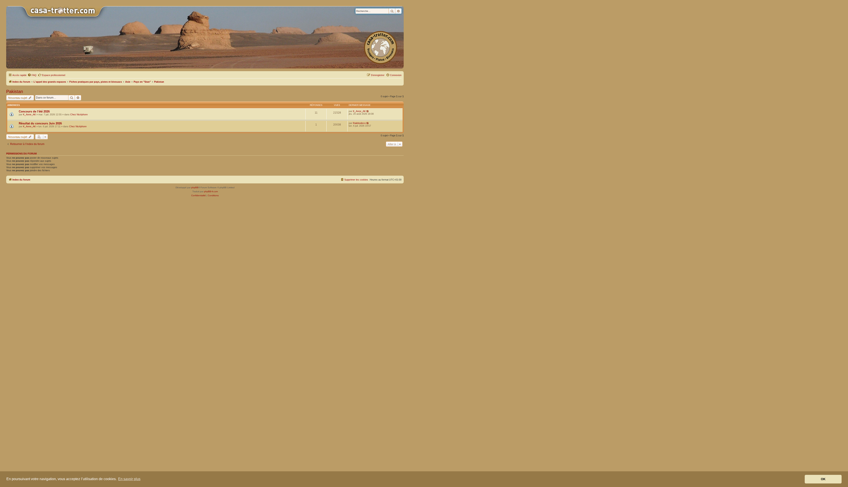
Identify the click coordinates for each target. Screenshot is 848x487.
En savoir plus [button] (129, 479)
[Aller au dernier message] (367, 111)
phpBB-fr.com (211, 191)
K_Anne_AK (29, 114)
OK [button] (823, 479)
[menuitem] (32, 75)
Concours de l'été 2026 (34, 111)
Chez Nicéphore (79, 114)
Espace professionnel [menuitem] (53, 75)
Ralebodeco (359, 123)
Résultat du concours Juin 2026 (40, 123)
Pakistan (14, 91)
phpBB (194, 187)
